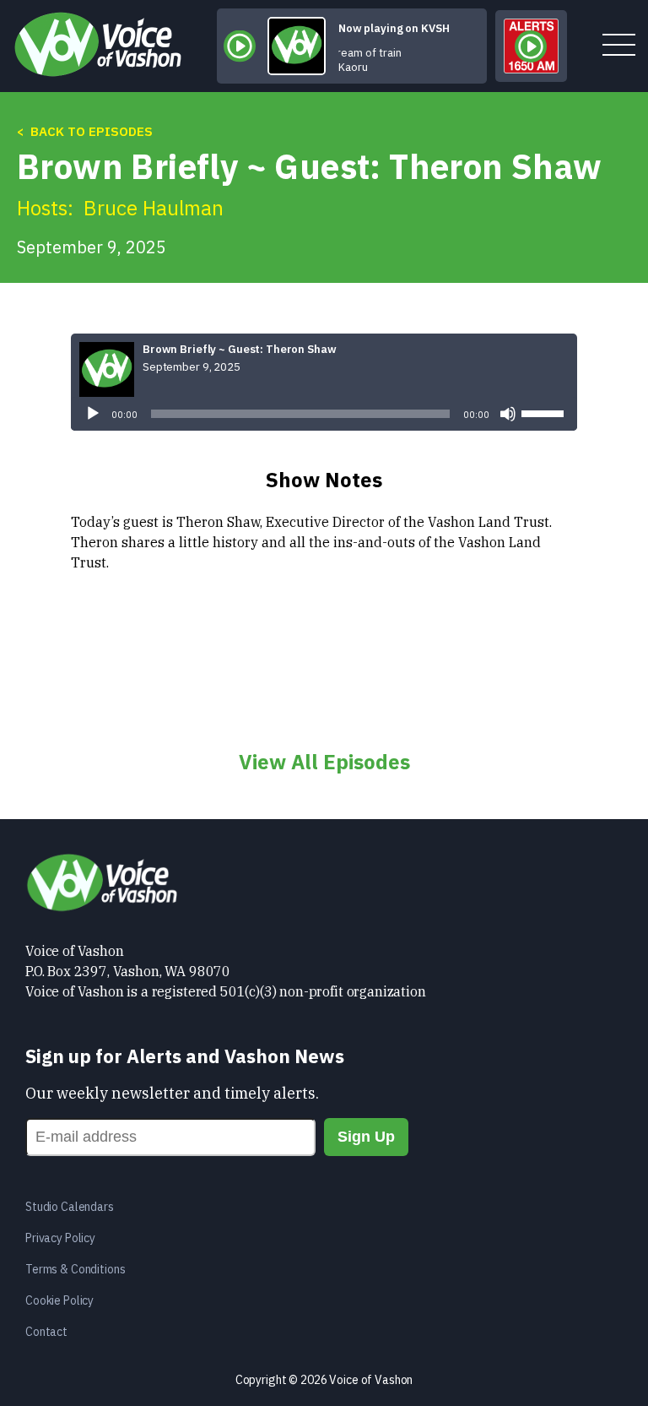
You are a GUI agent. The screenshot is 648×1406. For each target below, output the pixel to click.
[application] (324, 414)
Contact (46, 1331)
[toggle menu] (618, 46)
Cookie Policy (59, 1300)
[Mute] (508, 413)
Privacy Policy (60, 1238)
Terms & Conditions (75, 1269)
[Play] (92, 413)
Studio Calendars (69, 1206)
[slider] (545, 412)
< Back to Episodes (85, 131)
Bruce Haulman (154, 207)
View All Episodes (324, 761)
